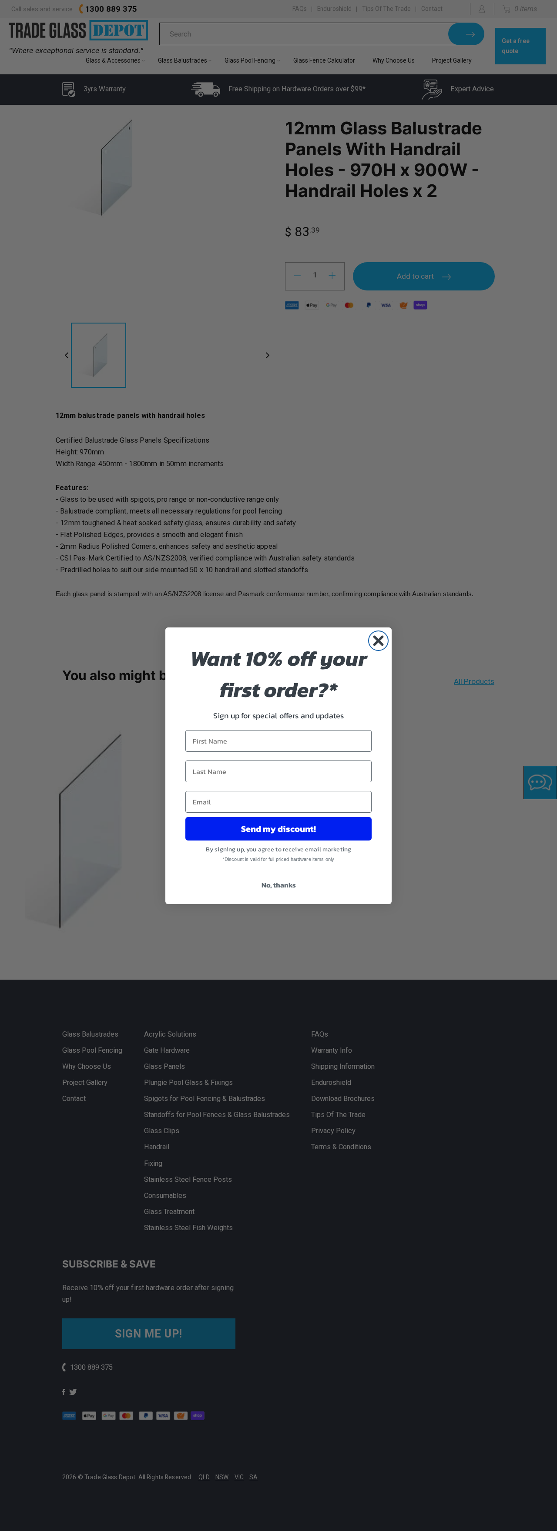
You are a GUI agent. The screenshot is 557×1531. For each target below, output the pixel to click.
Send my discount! (278, 828)
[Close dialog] (378, 640)
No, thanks (279, 885)
